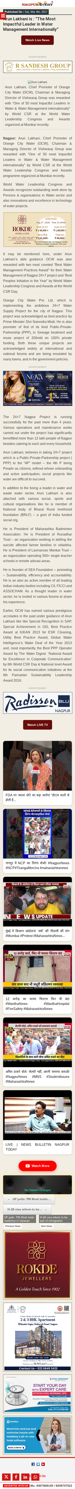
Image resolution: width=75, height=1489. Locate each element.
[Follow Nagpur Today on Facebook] (33, 1464)
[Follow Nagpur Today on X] (38, 1464)
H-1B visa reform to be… (27, 1209)
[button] (37, 773)
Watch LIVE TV (37, 724)
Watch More (41, 1166)
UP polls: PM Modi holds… (29, 1199)
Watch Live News (37, 40)
